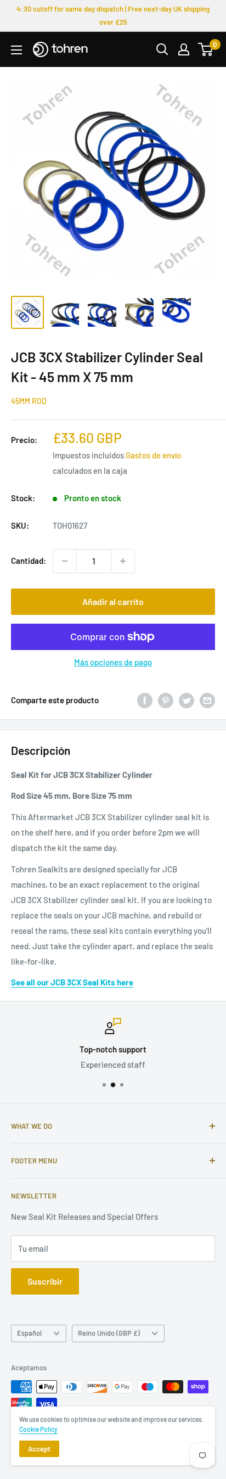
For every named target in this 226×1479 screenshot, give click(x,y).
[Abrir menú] (16, 50)
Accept (39, 1448)
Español (29, 1333)
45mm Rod (29, 401)
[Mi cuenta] (183, 49)
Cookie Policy (38, 1429)
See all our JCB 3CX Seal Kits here (72, 982)
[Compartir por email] (207, 700)
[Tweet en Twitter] (186, 700)
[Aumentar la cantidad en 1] (122, 561)
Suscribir (45, 1281)
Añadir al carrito (113, 601)
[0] (206, 49)
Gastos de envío (153, 455)
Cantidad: (28, 560)
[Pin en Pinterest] (165, 700)
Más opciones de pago (113, 662)
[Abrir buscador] (162, 49)
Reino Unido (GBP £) (109, 1333)
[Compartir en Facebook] (144, 700)
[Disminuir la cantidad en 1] (64, 561)
